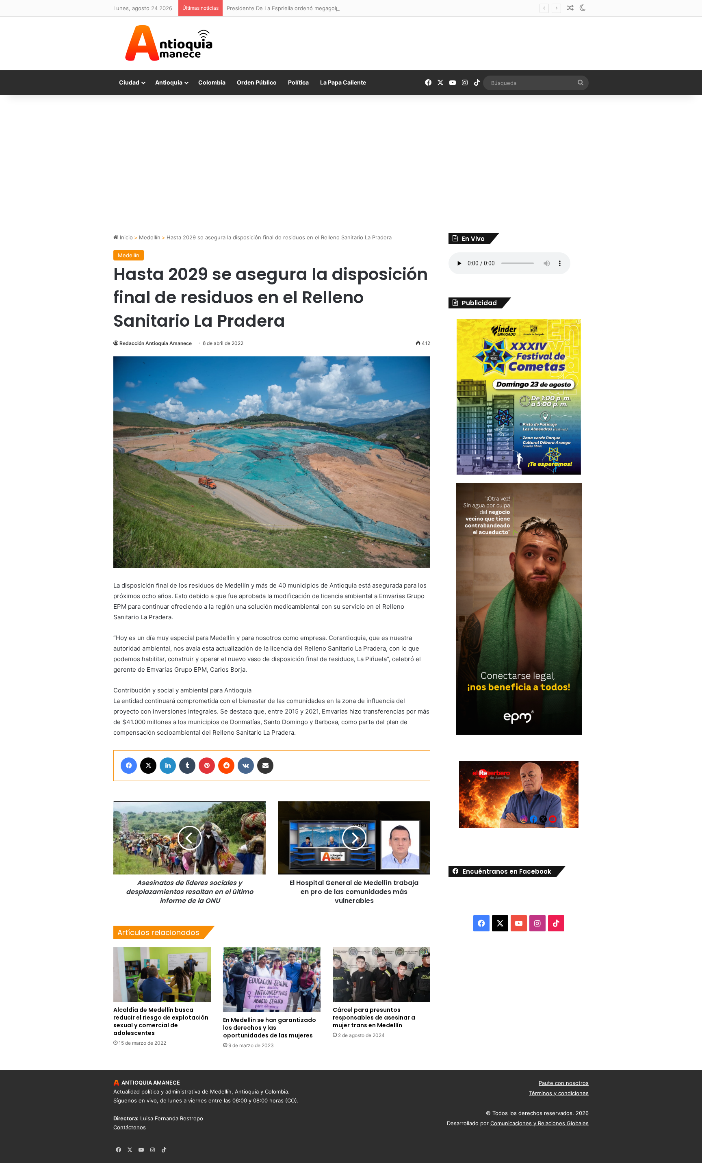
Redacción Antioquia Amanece (155, 343)
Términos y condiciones (559, 1093)
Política (298, 82)
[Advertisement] (351, 164)
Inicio (125, 237)
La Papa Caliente (343, 82)
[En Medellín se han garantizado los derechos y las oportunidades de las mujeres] (272, 979)
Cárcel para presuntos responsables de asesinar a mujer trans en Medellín (374, 1017)
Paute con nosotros (564, 1083)
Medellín (149, 237)
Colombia (211, 82)
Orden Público (257, 82)
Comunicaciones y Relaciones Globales (539, 1123)
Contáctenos (129, 1127)
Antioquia (168, 82)
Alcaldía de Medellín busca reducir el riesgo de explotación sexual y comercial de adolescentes (160, 1021)
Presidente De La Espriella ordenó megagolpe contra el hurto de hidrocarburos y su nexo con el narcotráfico (365, 8)
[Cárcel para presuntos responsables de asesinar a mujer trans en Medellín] (381, 974)
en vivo (148, 1100)
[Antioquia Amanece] (168, 43)
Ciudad (129, 82)
